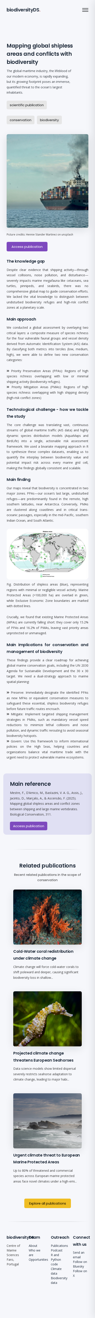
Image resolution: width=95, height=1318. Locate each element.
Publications (59, 1246)
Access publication (27, 246)
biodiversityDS (23, 10)
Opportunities (38, 1259)
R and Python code (56, 1259)
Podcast (57, 1250)
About (33, 1246)
